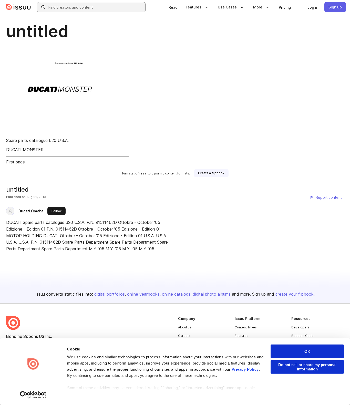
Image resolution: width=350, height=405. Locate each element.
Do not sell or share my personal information (307, 366)
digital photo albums (212, 294)
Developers (300, 327)
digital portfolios (109, 294)
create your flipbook (294, 294)
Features (241, 336)
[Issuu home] (18, 7)
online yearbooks (143, 294)
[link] (173, 7)
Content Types (246, 327)
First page (15, 161)
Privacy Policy (245, 369)
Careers (184, 336)
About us (184, 327)
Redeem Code (302, 336)
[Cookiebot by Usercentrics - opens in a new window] (33, 395)
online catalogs (176, 294)
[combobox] (95, 7)
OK (307, 351)
